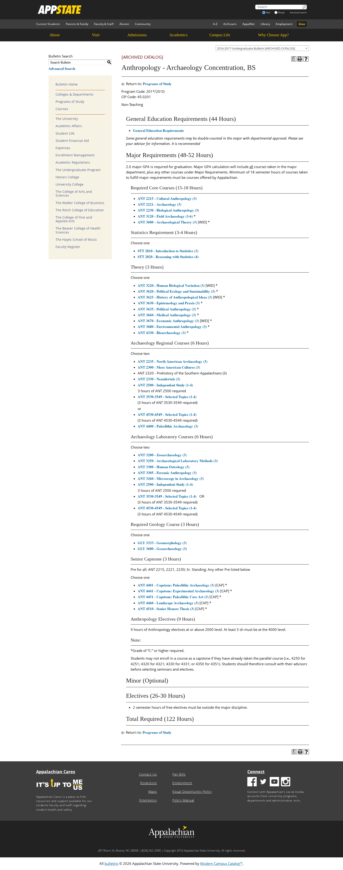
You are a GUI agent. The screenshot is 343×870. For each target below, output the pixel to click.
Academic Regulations (73, 162)
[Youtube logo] (274, 782)
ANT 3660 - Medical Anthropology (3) (167, 314)
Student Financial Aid (72, 141)
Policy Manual (183, 800)
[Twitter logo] (263, 782)
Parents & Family (77, 24)
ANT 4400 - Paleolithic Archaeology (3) (168, 426)
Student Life (65, 133)
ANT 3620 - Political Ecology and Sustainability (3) (176, 291)
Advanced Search (62, 68)
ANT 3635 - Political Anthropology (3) (167, 309)
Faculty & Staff (104, 24)
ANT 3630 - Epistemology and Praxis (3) (169, 303)
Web (268, 12)
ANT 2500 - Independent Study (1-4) (165, 385)
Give (302, 24)
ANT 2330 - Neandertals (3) (159, 378)
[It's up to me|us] (59, 791)
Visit (96, 35)
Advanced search (298, 12)
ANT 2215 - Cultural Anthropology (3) (167, 198)
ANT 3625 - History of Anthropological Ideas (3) (175, 297)
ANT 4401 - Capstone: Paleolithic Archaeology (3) (176, 585)
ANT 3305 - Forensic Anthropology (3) (167, 472)
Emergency (148, 800)
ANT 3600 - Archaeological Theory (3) (167, 222)
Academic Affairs (69, 126)
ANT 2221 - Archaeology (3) (159, 204)
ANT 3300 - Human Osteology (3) (163, 466)
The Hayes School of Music (76, 239)
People (281, 12)
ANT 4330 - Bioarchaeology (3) (162, 332)
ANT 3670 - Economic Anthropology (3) (168, 320)
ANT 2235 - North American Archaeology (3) (172, 361)
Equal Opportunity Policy (192, 792)
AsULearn (230, 24)
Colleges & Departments (74, 94)
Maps (152, 792)
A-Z (215, 24)
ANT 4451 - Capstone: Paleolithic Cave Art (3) (173, 596)
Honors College (67, 177)
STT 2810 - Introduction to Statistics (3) (168, 250)
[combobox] (262, 48)
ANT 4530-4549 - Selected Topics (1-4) (167, 414)
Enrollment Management (75, 155)
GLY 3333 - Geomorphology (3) (162, 542)
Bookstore (148, 783)
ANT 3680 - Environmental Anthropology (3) (172, 326)
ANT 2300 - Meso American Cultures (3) (169, 367)
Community (142, 24)
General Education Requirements (158, 130)
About (54, 35)
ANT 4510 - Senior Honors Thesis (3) (166, 608)
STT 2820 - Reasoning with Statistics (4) (168, 256)
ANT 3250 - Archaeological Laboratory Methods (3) (178, 460)
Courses (62, 109)
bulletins (111, 863)
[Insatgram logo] (285, 782)
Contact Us (148, 774)
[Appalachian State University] (129, 9)
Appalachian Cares (55, 771)
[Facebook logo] (252, 782)
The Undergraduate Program (78, 170)
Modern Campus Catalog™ (221, 863)
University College (70, 184)
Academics (178, 35)
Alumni (124, 24)
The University (67, 119)
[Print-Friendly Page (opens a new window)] (299, 58)
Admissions (137, 35)
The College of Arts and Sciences (74, 194)
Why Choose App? (273, 35)
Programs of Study (70, 102)
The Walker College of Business (80, 203)
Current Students (48, 24)
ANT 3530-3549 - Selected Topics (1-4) (167, 396)
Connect (256, 771)
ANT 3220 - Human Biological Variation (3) (171, 285)
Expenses (63, 148)
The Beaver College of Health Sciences (78, 230)
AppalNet (248, 24)
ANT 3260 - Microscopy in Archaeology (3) (171, 478)
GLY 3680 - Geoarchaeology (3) (162, 548)
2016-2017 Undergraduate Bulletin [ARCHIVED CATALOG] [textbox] (256, 48)
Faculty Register (68, 247)
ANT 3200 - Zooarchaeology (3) (162, 454)
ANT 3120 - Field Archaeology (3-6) (165, 216)
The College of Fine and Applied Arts (74, 219)
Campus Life (219, 35)
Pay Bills (179, 774)
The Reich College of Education (80, 210)
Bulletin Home (67, 84)
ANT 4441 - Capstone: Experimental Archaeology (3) (178, 590)
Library (265, 24)
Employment (284, 24)
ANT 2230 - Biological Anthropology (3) (168, 210)
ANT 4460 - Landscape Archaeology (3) (168, 602)
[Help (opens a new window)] (305, 58)
